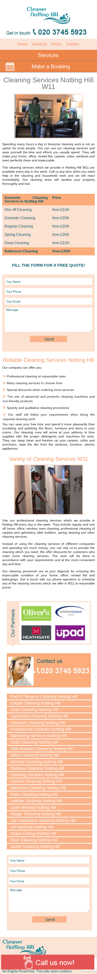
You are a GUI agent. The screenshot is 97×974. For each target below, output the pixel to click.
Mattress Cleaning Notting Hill (37, 768)
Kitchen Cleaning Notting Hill (36, 781)
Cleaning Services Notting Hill (37, 775)
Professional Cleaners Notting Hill (40, 729)
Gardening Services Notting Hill (38, 735)
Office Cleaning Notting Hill (34, 755)
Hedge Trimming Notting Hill (35, 814)
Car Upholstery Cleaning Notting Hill (42, 820)
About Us (39, 44)
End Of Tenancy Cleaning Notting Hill (43, 696)
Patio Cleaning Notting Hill (34, 794)
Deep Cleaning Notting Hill (34, 709)
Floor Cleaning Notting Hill (34, 840)
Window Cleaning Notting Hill (36, 762)
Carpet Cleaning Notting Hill (35, 703)
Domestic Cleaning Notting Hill (37, 722)
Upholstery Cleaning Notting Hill (39, 716)
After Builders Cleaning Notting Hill (41, 749)
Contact (72, 44)
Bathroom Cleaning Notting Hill (38, 788)
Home (23, 44)
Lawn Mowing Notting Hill (33, 807)
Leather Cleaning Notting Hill (36, 801)
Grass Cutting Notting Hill (33, 833)
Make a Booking (51, 66)
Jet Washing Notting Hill (31, 827)
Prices (56, 44)
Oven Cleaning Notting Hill (34, 742)
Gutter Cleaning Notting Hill (35, 846)
